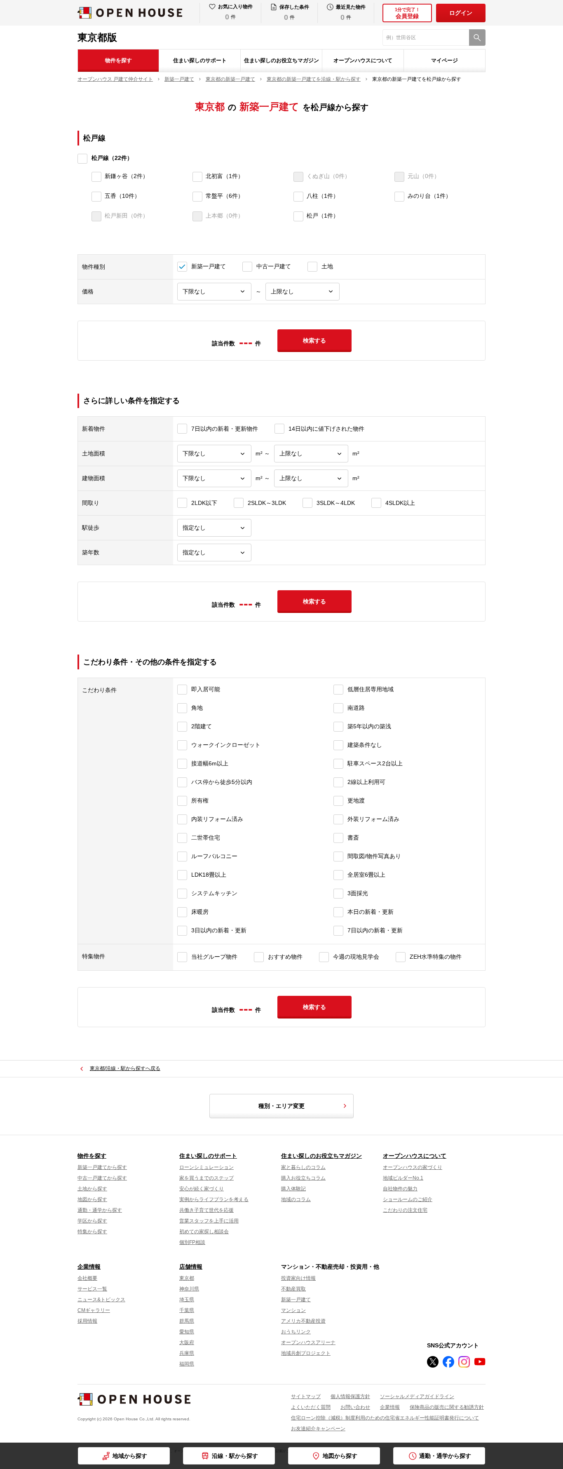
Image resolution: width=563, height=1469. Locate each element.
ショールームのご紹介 (407, 1199)
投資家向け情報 (298, 1278)
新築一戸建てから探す (102, 1167)
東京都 (186, 1278)
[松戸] (298, 216)
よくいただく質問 (311, 1407)
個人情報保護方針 (350, 1396)
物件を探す (118, 60)
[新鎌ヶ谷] (96, 177)
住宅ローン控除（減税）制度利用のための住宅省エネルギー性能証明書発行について (385, 1418)
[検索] (477, 37)
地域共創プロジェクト (306, 1353)
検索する (314, 340)
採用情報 (87, 1321)
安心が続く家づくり (201, 1189)
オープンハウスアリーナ (308, 1342)
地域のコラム (296, 1199)
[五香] (96, 197)
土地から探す (92, 1189)
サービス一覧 (92, 1289)
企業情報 (89, 1266)
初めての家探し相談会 (204, 1231)
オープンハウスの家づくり (412, 1167)
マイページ (444, 60)
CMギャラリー (93, 1310)
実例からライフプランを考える (214, 1199)
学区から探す (92, 1221)
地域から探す (130, 1456)
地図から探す (340, 1456)
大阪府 (186, 1342)
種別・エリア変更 (281, 1106)
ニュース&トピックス (101, 1299)
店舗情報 (190, 1266)
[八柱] (298, 197)
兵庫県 (186, 1353)
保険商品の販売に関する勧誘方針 (447, 1407)
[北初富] (197, 177)
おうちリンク (296, 1332)
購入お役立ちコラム (303, 1178)
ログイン (460, 12)
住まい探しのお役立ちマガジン (281, 60)
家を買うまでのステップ (206, 1178)
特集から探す (92, 1231)
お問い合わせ (355, 1407)
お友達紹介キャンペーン (318, 1428)
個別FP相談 (192, 1242)
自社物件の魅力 (400, 1189)
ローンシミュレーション (206, 1167)
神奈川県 (189, 1289)
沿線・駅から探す (235, 1456)
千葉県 (186, 1310)
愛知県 (186, 1332)
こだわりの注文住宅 (405, 1210)
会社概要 (87, 1278)
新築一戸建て (296, 1299)
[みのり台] (399, 197)
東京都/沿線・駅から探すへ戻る (125, 1068)
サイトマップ (306, 1396)
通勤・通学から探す (445, 1456)
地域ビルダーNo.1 (403, 1178)
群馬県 (186, 1321)
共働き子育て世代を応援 (206, 1210)
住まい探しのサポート (200, 60)
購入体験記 (293, 1189)
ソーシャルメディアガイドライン (417, 1396)
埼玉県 (186, 1299)
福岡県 (186, 1364)
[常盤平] (197, 197)
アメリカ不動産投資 (303, 1321)
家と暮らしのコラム (303, 1167)
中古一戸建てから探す (102, 1178)
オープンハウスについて (362, 60)
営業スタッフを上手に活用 (209, 1221)
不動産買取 (293, 1289)
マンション (293, 1310)
